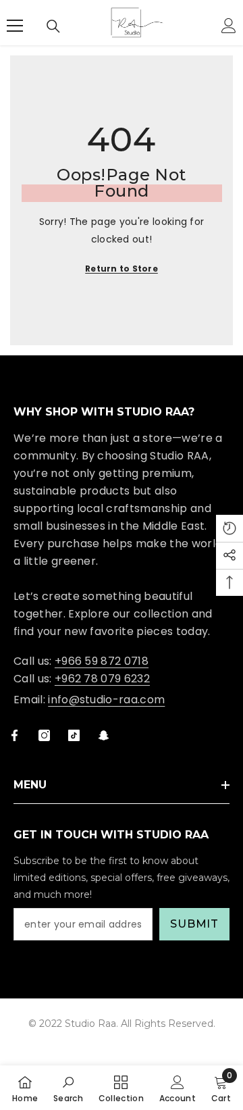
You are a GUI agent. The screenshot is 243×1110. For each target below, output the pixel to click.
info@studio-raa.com (106, 699)
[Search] (53, 26)
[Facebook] (14, 735)
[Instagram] (44, 735)
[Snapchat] (103, 735)
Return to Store (121, 268)
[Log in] (228, 25)
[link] (68, 1087)
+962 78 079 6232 (102, 678)
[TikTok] (74, 735)
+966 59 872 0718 (101, 661)
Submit (194, 923)
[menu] (15, 26)
